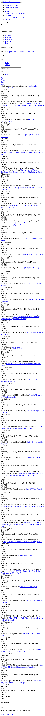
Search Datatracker (11, 7)
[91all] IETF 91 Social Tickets (32, 254)
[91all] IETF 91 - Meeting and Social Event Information (22, 666)
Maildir (7, 714)
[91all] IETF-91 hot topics (28, 587)
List (2, 84)
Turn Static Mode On (17, 17)
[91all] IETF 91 (17, 348)
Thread (7, 65)
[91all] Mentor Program (25, 555)
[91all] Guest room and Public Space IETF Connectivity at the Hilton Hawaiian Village (22, 474)
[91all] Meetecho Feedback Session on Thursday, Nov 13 (22, 542)
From (3, 80)
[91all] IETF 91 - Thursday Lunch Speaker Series (22, 650)
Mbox (3, 714)
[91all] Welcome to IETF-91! (31, 458)
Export (7, 74)
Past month (9, 41)
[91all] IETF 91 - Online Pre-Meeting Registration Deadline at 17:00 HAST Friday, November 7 (21, 524)
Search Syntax (10, 13)
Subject (3, 78)
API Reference (21, 13)
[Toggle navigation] (21, 2)
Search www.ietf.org (12, 5)
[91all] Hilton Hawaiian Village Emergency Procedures (22, 427)
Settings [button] (8, 15)
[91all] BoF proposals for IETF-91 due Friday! (21, 682)
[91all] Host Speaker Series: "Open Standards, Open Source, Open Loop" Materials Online (22, 104)
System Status (30, 52)
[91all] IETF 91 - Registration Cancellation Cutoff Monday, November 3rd (21, 572)
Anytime (8, 35)
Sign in (7, 19)
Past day (8, 37)
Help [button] (7, 11)
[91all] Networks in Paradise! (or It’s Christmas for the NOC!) (22, 506)
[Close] (2, 707)
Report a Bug (12, 52)
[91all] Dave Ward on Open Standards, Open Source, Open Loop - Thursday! (20, 318)
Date (7, 63)
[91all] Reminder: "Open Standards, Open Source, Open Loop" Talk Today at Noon (21, 171)
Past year (8, 43)
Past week (8, 39)
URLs (13, 714)
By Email (21, 52)
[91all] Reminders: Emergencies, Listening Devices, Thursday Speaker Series (20, 224)
